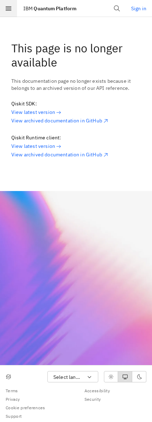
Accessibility (97, 390)
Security (92, 399)
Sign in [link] (138, 8)
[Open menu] (8, 8)
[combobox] (73, 376)
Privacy (13, 399)
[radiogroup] (125, 376)
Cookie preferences (25, 407)
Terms (12, 390)
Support (14, 416)
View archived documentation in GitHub (56, 120)
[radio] (111, 376)
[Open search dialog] (117, 8)
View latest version (33, 112)
